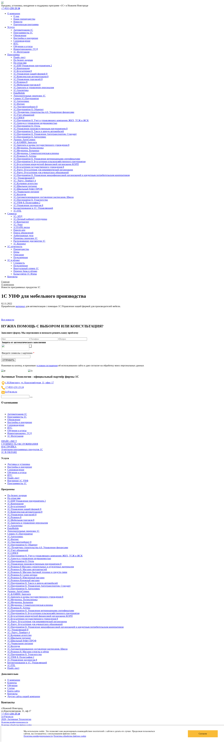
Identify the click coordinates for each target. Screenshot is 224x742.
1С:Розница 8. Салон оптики (22, 575)
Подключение (20, 257)
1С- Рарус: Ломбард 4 (24, 180)
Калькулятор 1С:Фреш (25, 274)
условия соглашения (47, 365)
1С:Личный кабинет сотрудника (30, 219)
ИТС (15, 43)
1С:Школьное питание (25, 186)
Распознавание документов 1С (29, 241)
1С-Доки (18, 224)
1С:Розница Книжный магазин (23, 580)
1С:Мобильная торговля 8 (26, 84)
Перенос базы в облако (25, 271)
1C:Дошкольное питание (26, 191)
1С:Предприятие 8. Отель (26, 126)
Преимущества (21, 249)
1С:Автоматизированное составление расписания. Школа (43, 197)
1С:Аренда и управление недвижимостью (35, 123)
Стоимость (19, 263)
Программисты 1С (23, 32)
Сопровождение (21, 41)
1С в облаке (13, 260)
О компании (13, 13)
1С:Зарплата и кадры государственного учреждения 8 (41, 145)
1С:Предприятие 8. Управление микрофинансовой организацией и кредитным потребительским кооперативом (71, 175)
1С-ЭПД (17, 216)
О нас (16, 16)
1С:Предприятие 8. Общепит (28, 109)
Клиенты (12, 682)
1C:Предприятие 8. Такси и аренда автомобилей (38, 131)
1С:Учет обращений (23, 115)
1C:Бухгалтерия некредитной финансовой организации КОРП (46, 164)
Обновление (19, 35)
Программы (13, 54)
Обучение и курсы (23, 46)
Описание (18, 254)
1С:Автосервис (21, 101)
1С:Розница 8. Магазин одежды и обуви (28, 651)
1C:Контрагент (21, 221)
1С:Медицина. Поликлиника (28, 147)
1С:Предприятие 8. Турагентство (30, 200)
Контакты (12, 276)
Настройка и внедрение (25, 38)
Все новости (7, 319)
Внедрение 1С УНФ (17, 480)
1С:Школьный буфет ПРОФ (28, 189)
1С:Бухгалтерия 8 (22, 71)
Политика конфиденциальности (38, 736)
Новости (17, 21)
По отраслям (20, 63)
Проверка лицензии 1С (25, 238)
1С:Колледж (19, 194)
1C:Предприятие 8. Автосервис (29, 137)
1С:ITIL (17, 211)
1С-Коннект (19, 243)
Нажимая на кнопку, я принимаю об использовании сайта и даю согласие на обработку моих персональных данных (72, 365)
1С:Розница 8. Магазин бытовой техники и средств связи (37, 572)
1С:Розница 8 (20, 82)
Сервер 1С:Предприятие (26, 98)
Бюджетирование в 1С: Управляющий (33, 208)
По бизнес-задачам (23, 60)
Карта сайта (13, 691)
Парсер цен (19, 230)
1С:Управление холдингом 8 (28, 205)
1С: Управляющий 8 (23, 178)
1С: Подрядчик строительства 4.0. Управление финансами (43, 112)
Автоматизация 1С (23, 30)
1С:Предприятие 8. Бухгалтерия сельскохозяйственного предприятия (49, 161)
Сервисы (12, 213)
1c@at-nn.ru (11, 391)
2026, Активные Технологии (16, 719)
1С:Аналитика (20, 90)
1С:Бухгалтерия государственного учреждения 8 (38, 167)
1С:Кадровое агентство (25, 183)
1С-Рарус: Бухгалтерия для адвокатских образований (41, 172)
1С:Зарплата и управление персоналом (33, 87)
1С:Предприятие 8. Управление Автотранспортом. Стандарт (45, 134)
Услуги (11, 27)
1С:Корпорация (21, 68)
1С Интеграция (21, 52)
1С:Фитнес (19, 104)
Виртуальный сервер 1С (26, 268)
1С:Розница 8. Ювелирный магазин (25, 577)
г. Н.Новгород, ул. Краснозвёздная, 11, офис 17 (29, 382)
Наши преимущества (24, 19)
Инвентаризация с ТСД (25, 49)
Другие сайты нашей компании (23, 696)
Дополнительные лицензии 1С (29, 95)
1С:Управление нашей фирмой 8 (30, 73)
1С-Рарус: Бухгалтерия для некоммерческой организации (43, 169)
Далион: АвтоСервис (24, 139)
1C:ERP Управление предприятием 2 (32, 65)
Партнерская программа (26, 24)
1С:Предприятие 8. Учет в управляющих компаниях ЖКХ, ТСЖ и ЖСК (51, 120)
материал (20, 306)
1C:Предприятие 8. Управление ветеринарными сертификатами (46, 158)
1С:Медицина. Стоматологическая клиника (36, 153)
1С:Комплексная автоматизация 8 (30, 76)
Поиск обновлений (23, 232)
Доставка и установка (18, 464)
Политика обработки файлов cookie (69, 736)
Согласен (203, 734)
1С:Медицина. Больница (26, 150)
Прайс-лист (19, 57)
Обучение (12, 685)
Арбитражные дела (23, 235)
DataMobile (19, 93)
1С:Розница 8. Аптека (24, 156)
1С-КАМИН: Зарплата (25, 142)
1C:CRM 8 (18, 117)
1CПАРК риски (21, 227)
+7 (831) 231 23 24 (14, 387)
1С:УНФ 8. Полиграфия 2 (26, 202)
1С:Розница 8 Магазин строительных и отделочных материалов (40, 566)
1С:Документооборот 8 (25, 106)
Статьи (11, 688)
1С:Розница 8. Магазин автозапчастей (27, 569)
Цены (16, 252)
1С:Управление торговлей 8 (28, 79)
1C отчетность (14, 246)
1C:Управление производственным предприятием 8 (40, 128)
